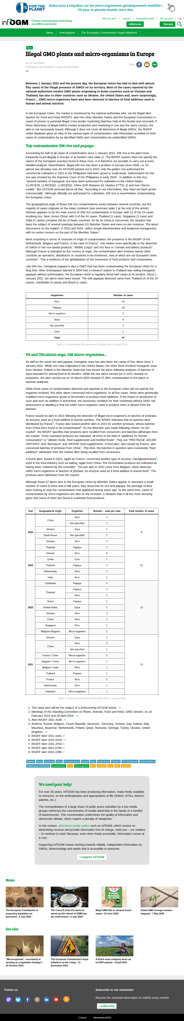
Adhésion (135, 24)
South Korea (103, 761)
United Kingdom (147, 761)
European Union (71, 761)
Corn (70, 766)
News (49, 32)
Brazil (39, 761)
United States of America (38, 766)
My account (166, 18)
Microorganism (81, 766)
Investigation (67, 32)
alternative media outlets (74, 825)
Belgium (30, 761)
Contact (126, 18)
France (85, 761)
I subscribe (106, 1006)
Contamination (58, 766)
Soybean (102, 766)
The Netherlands (130, 761)
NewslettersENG (145, 18)
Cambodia (49, 761)
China (59, 761)
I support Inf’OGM (92, 857)
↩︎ (120, 707)
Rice (93, 766)
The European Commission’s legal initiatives (109, 32)
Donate (168, 24)
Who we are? (109, 18)
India (93, 761)
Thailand (116, 761)
